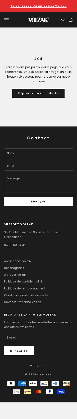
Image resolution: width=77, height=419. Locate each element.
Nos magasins (14, 268)
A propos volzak (15, 275)
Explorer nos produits (38, 93)
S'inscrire (19, 351)
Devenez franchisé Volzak (22, 302)
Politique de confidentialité (23, 281)
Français (37, 365)
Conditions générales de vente (26, 295)
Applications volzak (17, 261)
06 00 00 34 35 (14, 245)
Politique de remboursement (24, 288)
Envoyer (38, 201)
